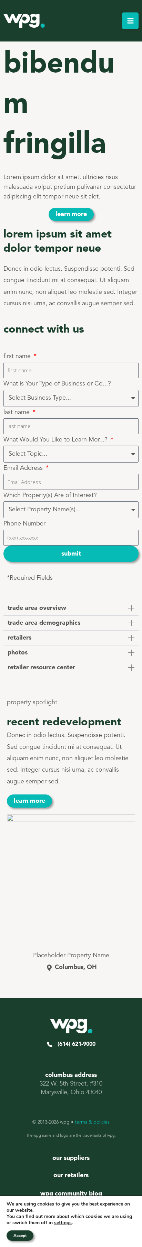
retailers (19, 638)
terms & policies (92, 1122)
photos (18, 653)
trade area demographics (44, 623)
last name (17, 412)
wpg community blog (71, 1194)
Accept (20, 1235)
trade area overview (37, 608)
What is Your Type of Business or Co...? (57, 384)
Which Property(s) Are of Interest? (50, 495)
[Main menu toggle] (130, 20)
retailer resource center (41, 667)
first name (17, 356)
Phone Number (24, 524)
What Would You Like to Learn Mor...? (56, 440)
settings (63, 1223)
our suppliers (71, 1158)
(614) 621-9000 (73, 1044)
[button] (71, 608)
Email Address (23, 468)
